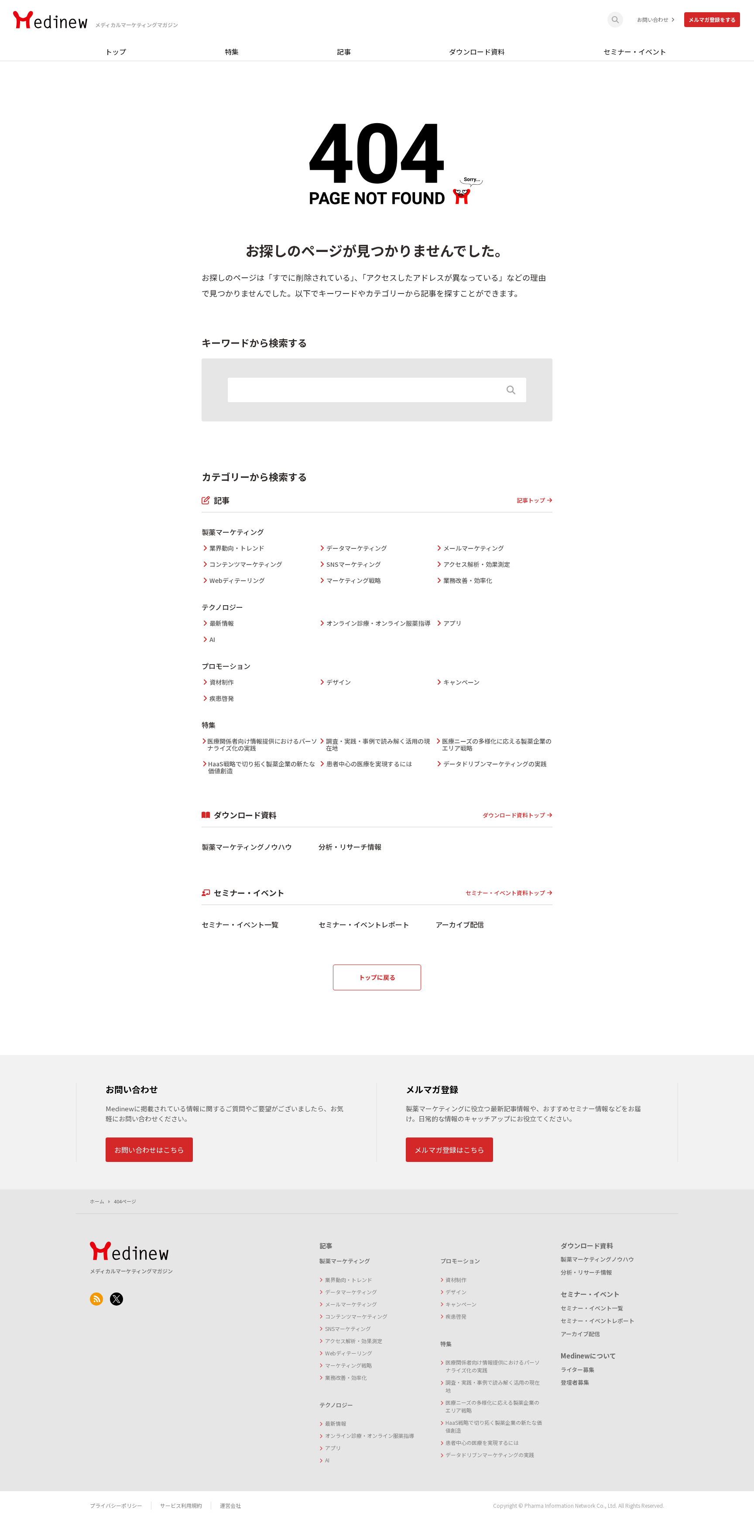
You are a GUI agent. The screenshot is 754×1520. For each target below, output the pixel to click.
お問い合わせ (652, 19)
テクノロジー (222, 607)
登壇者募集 (575, 1382)
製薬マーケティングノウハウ (247, 846)
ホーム (97, 1201)
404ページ (125, 1201)
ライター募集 (577, 1369)
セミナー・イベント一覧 (240, 924)
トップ (115, 51)
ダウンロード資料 (477, 51)
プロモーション (226, 666)
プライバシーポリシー (116, 1505)
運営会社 (230, 1505)
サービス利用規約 (181, 1505)
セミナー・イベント (634, 51)
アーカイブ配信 (459, 924)
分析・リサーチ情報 (350, 846)
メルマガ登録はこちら (449, 1149)
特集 (232, 51)
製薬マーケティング (233, 532)
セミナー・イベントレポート (364, 924)
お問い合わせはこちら (149, 1149)
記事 (344, 51)
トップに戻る (377, 977)
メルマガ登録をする (712, 19)
